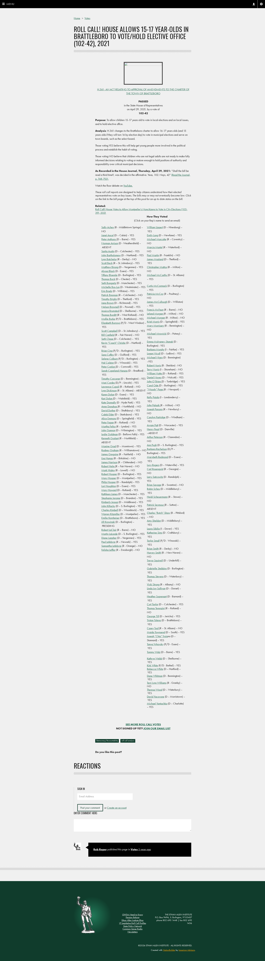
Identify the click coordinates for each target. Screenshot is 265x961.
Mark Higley (108, 470)
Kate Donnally (108, 402)
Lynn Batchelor (109, 259)
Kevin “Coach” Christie (113, 343)
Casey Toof (153, 628)
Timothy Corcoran (110, 378)
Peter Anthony (109, 239)
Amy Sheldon (154, 520)
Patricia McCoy (155, 294)
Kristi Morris (153, 321)
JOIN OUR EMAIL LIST (156, 728)
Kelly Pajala (153, 397)
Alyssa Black (108, 271)
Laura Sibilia (153, 528)
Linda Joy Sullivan (156, 588)
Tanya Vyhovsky (155, 644)
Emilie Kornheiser (110, 518)
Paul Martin (153, 255)
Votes (87, 18)
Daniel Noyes (154, 377)
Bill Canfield (107, 335)
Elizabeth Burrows (110, 323)
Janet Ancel (107, 235)
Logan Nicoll (153, 353)
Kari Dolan (107, 398)
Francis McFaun (155, 309)
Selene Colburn (109, 358)
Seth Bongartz (108, 283)
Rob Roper (100, 849)
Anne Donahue (109, 406)
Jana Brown (107, 303)
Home (77, 18)
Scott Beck (107, 263)
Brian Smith (153, 548)
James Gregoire (109, 454)
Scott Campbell (109, 331)
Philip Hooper (108, 482)
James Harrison (109, 462)
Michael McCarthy (157, 275)
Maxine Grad (108, 446)
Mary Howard (109, 490)
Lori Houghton (108, 486)
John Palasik (153, 405)
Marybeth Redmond (157, 457)
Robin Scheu (153, 489)
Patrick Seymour (155, 505)
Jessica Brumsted (110, 311)
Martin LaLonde (109, 534)
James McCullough (157, 302)
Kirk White (152, 665)
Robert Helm (108, 466)
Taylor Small (153, 540)
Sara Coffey (107, 354)
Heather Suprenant (157, 596)
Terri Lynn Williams (156, 683)
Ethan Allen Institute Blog (132, 920)
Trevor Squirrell (155, 560)
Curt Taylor (152, 604)
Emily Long (152, 235)
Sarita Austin (107, 251)
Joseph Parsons (155, 409)
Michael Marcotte (156, 239)
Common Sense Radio (132, 928)
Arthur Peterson (155, 437)
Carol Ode (153, 385)
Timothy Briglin (109, 299)
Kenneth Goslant (110, 438)
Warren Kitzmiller (110, 514)
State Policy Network (132, 926)
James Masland (155, 259)
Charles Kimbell (109, 510)
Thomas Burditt (109, 315)
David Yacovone (155, 696)
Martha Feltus (108, 426)
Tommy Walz (153, 652)
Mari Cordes (108, 382)
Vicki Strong (153, 584)
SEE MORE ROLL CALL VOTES (143, 724)
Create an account (117, 807)
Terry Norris (153, 369)
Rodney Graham (110, 450)
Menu (10, 4)
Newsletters (133, 931)
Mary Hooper (108, 478)
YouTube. (128, 185)
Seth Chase (107, 339)
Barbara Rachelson (157, 449)
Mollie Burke (108, 319)
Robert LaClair (108, 530)
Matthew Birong (109, 267)
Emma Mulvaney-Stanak (160, 341)
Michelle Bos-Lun (110, 287)
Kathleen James (109, 494)
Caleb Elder (107, 414)
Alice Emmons (108, 418)
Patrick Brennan (109, 295)
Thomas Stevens (155, 576)
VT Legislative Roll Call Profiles (132, 923)
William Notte (155, 373)
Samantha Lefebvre (111, 546)
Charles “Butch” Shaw (158, 513)
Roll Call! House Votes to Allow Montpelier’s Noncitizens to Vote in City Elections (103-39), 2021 (141, 211)
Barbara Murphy (155, 349)
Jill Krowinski (108, 522)
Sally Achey (107, 227)
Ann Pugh (152, 445)
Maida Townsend (156, 632)
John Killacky (108, 506)
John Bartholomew (111, 255)
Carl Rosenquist (155, 469)
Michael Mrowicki (157, 333)
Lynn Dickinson (109, 390)
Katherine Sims (154, 532)
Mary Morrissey (155, 325)
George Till (153, 616)
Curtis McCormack (157, 286)
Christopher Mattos (157, 267)
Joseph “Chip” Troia (157, 636)
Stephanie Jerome (110, 498)
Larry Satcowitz (155, 477)
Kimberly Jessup (109, 502)
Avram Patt (152, 425)
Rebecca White (155, 669)
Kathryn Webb (154, 658)
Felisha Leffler (108, 550)
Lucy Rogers (153, 465)
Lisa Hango (107, 458)
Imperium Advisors (187, 950)
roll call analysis (127, 740)
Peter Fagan (107, 422)
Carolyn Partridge (156, 417)
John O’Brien (154, 381)
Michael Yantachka (157, 703)
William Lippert (155, 227)
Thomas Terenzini (156, 608)
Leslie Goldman (109, 434)
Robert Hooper (109, 474)
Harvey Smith (154, 552)
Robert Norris (154, 365)
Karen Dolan (107, 394)
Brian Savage (154, 485)
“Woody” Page (155, 389)
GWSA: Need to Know (132, 914)
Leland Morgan (155, 313)
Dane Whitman (155, 676)
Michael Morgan (156, 317)
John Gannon (108, 430)
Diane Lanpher (109, 538)
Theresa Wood (154, 689)
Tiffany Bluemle (109, 275)
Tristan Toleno (154, 620)
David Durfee (108, 410)
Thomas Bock (108, 279)
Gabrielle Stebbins (157, 568)
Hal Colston (107, 362)
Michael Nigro (155, 357)
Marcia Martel (155, 247)
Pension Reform (132, 917)
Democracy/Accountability (107, 740)
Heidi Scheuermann (157, 497)
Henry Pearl (153, 429)
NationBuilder (169, 950)
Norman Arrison (109, 243)
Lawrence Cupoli (110, 386)
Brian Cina (107, 350)
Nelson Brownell (110, 307)
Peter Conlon (108, 366)
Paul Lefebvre (108, 542)
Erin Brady (106, 291)
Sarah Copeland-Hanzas (114, 370)
